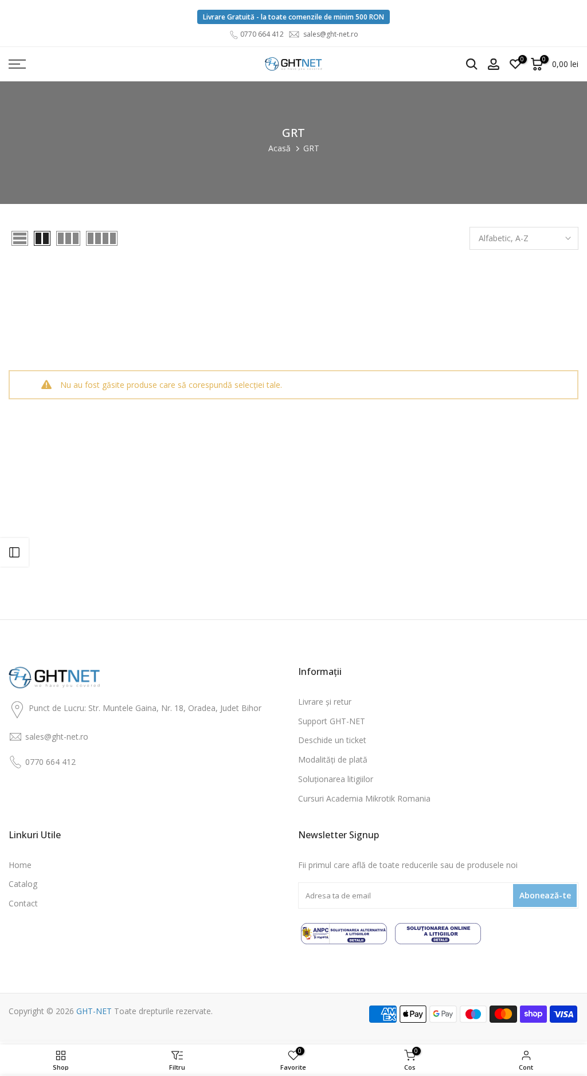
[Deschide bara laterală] (14, 552)
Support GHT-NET (331, 721)
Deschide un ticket (332, 740)
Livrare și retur (324, 701)
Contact (23, 903)
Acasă (279, 148)
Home (20, 864)
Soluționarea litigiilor (335, 778)
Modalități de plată (332, 759)
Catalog (23, 883)
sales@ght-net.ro (330, 34)
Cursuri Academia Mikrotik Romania (364, 798)
